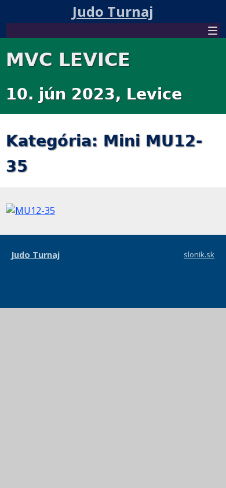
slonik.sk (199, 254)
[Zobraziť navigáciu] (212, 31)
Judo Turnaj (113, 11)
